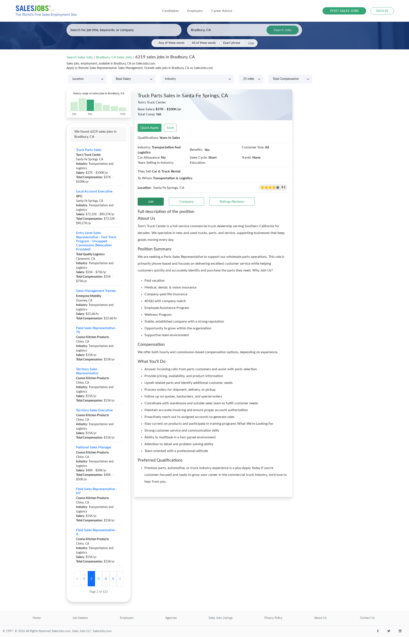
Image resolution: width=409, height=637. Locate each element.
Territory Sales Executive (94, 410)
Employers (127, 618)
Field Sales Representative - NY (96, 491)
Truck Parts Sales (88, 150)
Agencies (171, 618)
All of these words (204, 43)
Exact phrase (231, 43)
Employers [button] (195, 11)
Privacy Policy (273, 618)
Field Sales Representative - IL (96, 532)
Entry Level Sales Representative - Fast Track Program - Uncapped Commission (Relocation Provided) (96, 241)
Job (150, 201)
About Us (320, 618)
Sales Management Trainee (96, 291)
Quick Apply (149, 127)
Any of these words (171, 43)
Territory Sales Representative (87, 371)
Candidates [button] (170, 11)
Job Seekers (80, 618)
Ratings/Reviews (232, 201)
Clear (251, 43)
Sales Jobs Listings (221, 618)
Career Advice (221, 11)
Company (186, 201)
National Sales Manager (93, 447)
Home (37, 618)
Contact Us (367, 618)
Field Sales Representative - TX (96, 330)
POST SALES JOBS (344, 11)
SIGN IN (382, 11)
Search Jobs (283, 30)
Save (170, 127)
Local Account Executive (94, 191)
